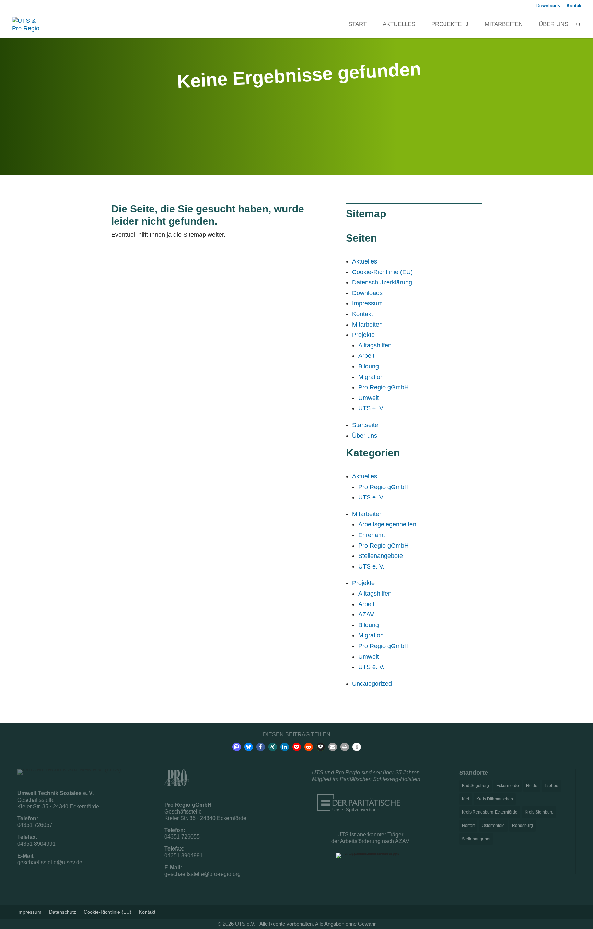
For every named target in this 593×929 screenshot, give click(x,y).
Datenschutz (62, 911)
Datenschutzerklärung (382, 282)
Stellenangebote (380, 555)
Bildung (368, 366)
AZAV (366, 614)
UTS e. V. (371, 408)
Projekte (443, 24)
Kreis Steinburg (539, 812)
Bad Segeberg (475, 785)
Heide (531, 785)
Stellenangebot (476, 838)
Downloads (548, 5)
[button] (236, 747)
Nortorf (468, 825)
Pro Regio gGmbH (383, 387)
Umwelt (368, 397)
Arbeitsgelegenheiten (387, 524)
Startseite (365, 424)
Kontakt (575, 5)
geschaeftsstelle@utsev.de (49, 862)
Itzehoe (551, 785)
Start (354, 24)
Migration (371, 377)
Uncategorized (372, 683)
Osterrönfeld (493, 825)
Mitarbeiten (500, 24)
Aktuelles (395, 24)
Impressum (367, 303)
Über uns (550, 24)
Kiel (465, 799)
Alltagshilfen (375, 345)
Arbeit (366, 355)
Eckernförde (507, 785)
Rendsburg (522, 825)
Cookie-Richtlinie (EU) (382, 272)
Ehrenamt (371, 534)
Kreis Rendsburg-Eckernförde (490, 812)
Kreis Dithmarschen (494, 799)
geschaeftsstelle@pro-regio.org (202, 874)
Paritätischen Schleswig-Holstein (380, 779)
